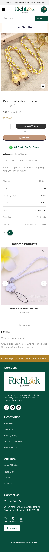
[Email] (21, 518)
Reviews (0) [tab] (24, 325)
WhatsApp (12, 522)
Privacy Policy (11, 435)
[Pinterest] (18, 407)
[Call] (5, 518)
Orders (7, 477)
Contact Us (9, 429)
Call (5, 522)
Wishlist (8, 483)
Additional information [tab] (27, 160)
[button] (3, 9)
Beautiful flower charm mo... (24, 308)
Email (21, 522)
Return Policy (10, 447)
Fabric (43, 203)
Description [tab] (9, 160)
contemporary (40, 210)
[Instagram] (6, 407)
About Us (8, 423)
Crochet (43, 195)
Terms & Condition (13, 441)
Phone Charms (28, 27)
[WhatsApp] (13, 518)
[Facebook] (12, 407)
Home (17, 27)
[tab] (9, 160)
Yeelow (43, 188)
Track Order (9, 471)
